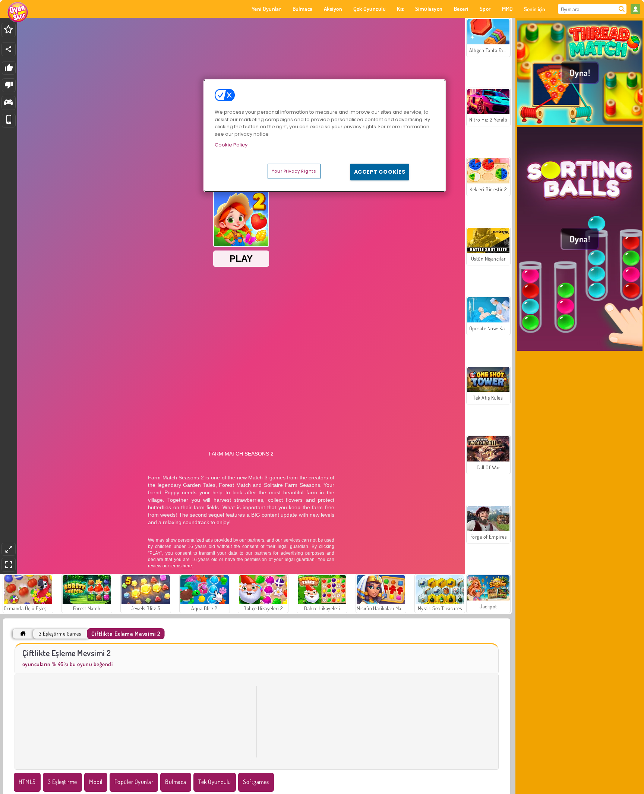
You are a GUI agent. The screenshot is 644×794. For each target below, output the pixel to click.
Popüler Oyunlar (133, 781)
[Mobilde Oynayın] (9, 120)
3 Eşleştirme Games (60, 633)
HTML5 (27, 781)
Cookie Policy (231, 144)
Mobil (95, 781)
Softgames (256, 781)
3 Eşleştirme (62, 781)
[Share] (8, 49)
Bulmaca (175, 781)
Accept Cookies (379, 172)
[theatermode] (8, 549)
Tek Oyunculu (214, 781)
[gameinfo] (8, 103)
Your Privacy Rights (294, 171)
